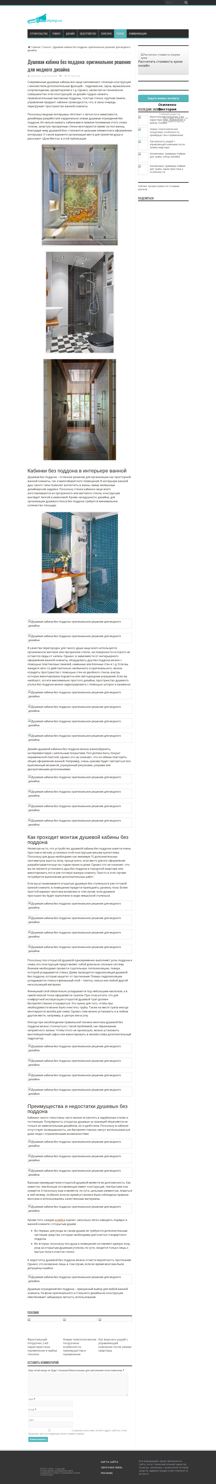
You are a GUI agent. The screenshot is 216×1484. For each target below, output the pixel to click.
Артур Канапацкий (49, 76)
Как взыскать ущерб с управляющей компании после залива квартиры (114, 1345)
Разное (120, 33)
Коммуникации (138, 33)
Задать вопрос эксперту (163, 98)
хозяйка (60, 1220)
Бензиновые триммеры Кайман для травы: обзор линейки (168, 155)
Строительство (38, 33)
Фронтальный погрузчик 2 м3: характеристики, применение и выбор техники (42, 1347)
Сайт (31, 1420)
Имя (30, 1399)
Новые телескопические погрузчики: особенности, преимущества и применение (79, 1347)
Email (31, 1409)
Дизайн (70, 33)
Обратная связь (111, 1467)
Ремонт (56, 33)
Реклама (107, 1473)
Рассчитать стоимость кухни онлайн (160, 63)
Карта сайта (109, 1461)
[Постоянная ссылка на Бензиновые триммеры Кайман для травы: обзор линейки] (143, 161)
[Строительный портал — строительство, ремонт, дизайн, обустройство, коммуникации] (45, 21)
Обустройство (88, 33)
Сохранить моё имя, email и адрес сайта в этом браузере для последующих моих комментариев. (77, 1432)
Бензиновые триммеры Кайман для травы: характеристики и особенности (168, 169)
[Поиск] (186, 2)
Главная (35, 47)
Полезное (106, 33)
